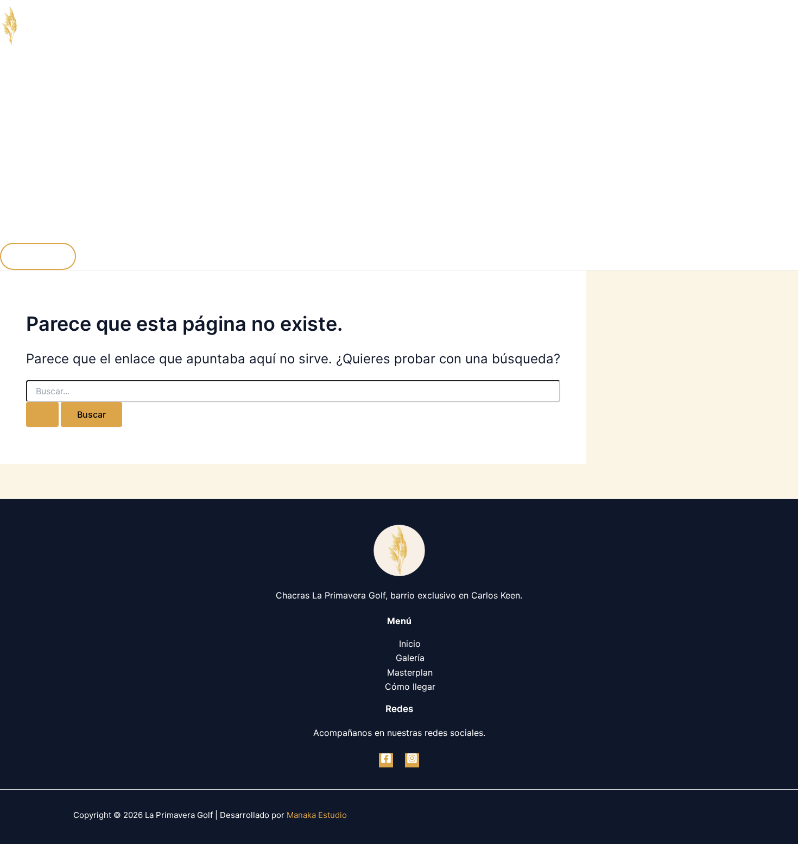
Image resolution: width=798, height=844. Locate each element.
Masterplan (44, 168)
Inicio (32, 82)
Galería (36, 125)
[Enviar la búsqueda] (42, 414)
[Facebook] (386, 760)
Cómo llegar (47, 212)
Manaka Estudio (317, 815)
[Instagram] (412, 760)
